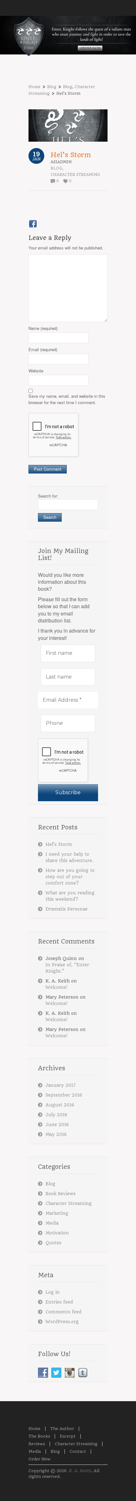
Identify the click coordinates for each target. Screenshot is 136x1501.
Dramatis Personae (67, 909)
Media (52, 1223)
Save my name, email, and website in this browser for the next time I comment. (66, 399)
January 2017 (61, 1085)
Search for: (48, 496)
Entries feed (59, 1302)
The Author (62, 1428)
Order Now (39, 1459)
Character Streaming (75, 174)
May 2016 (56, 1134)
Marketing (57, 1213)
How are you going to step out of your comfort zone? (70, 877)
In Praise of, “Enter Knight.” (67, 968)
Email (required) (42, 349)
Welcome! (56, 987)
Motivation (57, 1232)
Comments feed (64, 1311)
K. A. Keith (80, 1470)
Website (35, 371)
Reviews (36, 1443)
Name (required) (43, 328)
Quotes (53, 1242)
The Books (39, 1436)
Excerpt (68, 1436)
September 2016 (64, 1095)
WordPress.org (62, 1321)
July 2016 (56, 1114)
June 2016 (57, 1124)
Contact (78, 1451)
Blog (51, 86)
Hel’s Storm (71, 155)
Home (34, 86)
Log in (53, 1292)
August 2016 (60, 1104)
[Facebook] (32, 223)
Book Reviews (61, 1193)
